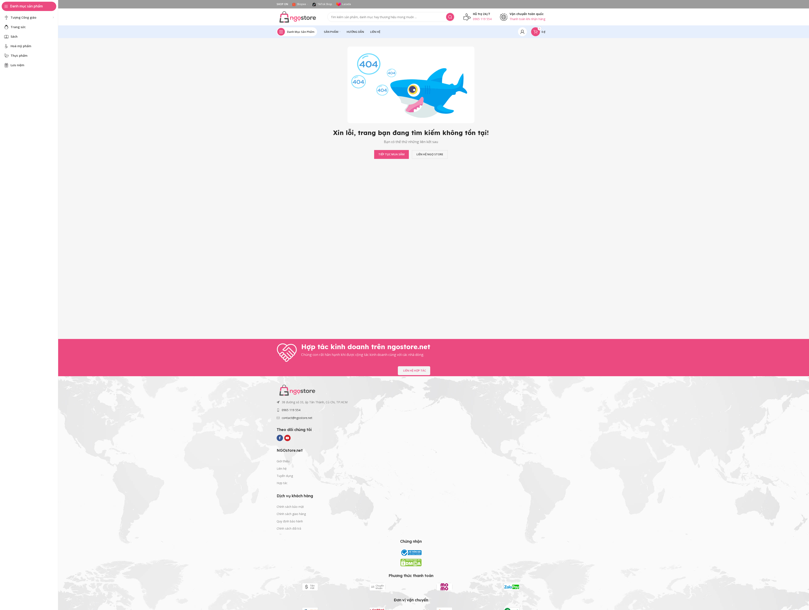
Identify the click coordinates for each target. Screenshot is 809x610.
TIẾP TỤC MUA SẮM (391, 154)
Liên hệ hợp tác (414, 370)
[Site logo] (298, 16)
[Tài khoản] (522, 32)
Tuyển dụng (285, 476)
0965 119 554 (291, 410)
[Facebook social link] (280, 438)
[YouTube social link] (287, 438)
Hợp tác (282, 483)
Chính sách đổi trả (289, 528)
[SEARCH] (450, 17)
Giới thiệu (283, 461)
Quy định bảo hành (290, 521)
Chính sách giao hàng (291, 514)
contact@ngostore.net (297, 418)
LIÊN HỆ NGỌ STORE (429, 154)
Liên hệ (282, 469)
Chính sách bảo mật (290, 507)
